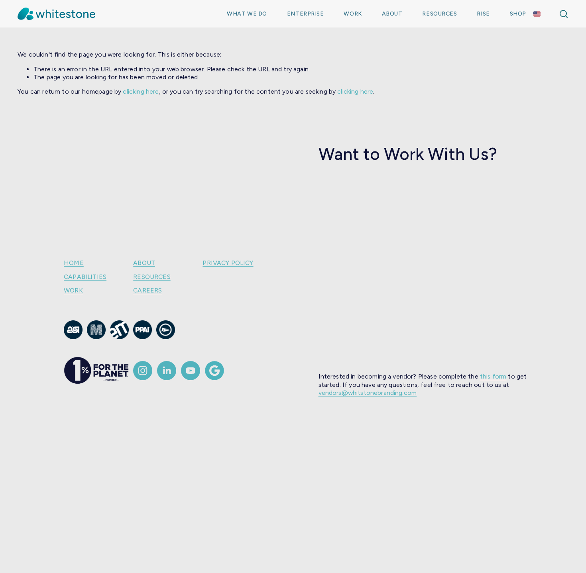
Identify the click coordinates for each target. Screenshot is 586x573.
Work (353, 13)
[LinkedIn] (166, 370)
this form (493, 376)
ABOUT (144, 263)
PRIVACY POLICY (228, 263)
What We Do (247, 13)
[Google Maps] (214, 370)
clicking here (141, 91)
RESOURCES (151, 277)
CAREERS (147, 290)
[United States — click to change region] (537, 14)
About (392, 13)
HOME (74, 263)
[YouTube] (190, 370)
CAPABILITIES (85, 277)
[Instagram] (142, 370)
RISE (483, 13)
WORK (73, 290)
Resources (439, 13)
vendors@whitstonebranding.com (368, 392)
